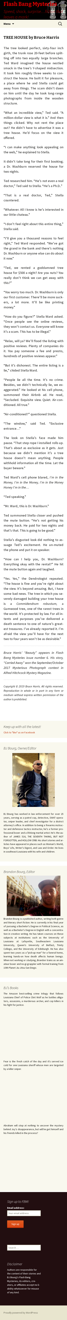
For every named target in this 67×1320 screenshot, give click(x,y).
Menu (7, 23)
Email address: (15, 1207)
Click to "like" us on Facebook (19, 732)
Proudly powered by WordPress (21, 1312)
